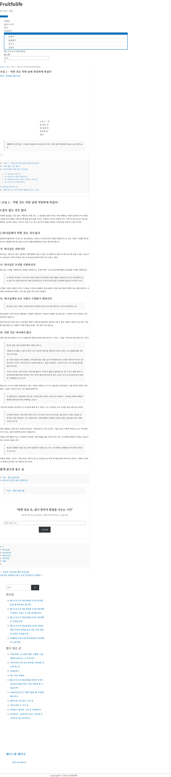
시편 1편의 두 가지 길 (19, 705)
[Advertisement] (44, 93)
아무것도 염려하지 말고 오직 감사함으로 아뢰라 (21, 575)
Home (2, 67)
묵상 (6, 27)
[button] (5, 61)
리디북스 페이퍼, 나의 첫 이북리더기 (25, 709)
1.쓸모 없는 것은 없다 (10, 166)
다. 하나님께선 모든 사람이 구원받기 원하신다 (21, 179)
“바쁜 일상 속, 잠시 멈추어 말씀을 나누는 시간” (20, 189)
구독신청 (44, 529)
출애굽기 (12, 40)
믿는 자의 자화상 (17, 675)
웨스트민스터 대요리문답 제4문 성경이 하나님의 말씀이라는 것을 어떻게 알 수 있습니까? (26, 683)
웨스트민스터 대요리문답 (14, 51)
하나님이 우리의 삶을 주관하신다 (15, 480)
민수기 (11, 43)
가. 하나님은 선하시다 (12, 174)
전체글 (7, 21)
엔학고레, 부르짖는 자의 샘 (21, 700)
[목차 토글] (1, 155)
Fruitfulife (11, 4)
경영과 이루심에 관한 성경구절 (14, 572)
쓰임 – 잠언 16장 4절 (10, 477)
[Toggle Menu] (66, 33)
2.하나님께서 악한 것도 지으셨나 (15, 169)
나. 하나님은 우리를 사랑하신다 (16, 176)
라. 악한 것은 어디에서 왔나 (15, 182)
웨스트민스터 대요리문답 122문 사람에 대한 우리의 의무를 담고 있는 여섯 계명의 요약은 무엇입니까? (27, 629)
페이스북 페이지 (16, 754)
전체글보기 (14, 671)
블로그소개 (8, 24)
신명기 (11, 47)
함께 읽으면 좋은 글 (10, 186)
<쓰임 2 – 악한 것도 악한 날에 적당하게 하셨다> (21, 163)
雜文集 (7, 54)
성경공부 (7, 30)
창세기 (11, 36)
